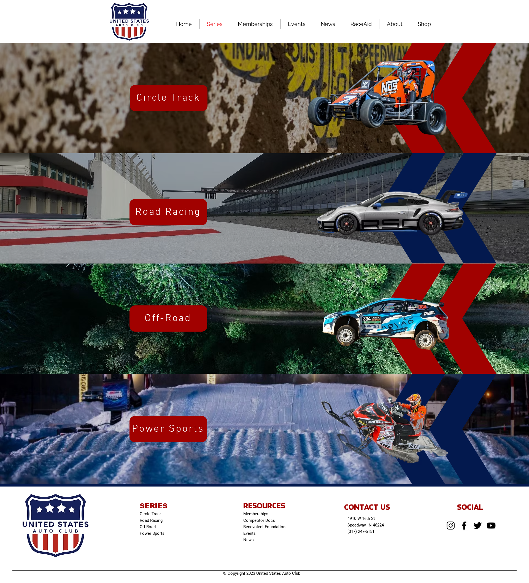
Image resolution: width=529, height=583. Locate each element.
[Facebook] (464, 525)
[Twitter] (477, 525)
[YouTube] (491, 525)
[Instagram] (450, 525)
